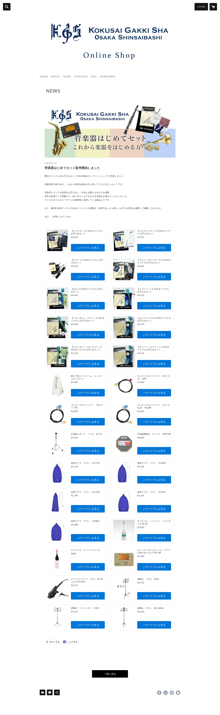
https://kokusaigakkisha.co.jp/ (178, 692)
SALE (94, 76)
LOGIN (201, 6)
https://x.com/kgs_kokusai (165, 692)
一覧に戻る (110, 673)
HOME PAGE (107, 76)
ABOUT (55, 76)
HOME (44, 76)
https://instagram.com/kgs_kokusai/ (172, 692)
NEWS (67, 76)
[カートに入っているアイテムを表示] (213, 6)
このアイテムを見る (87, 247)
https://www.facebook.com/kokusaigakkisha (159, 692)
